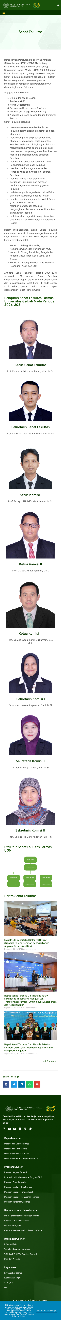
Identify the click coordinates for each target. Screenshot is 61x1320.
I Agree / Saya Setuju (46, 1310)
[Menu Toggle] (4, 12)
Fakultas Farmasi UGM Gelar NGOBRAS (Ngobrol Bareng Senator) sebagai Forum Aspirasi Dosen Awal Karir (26, 943)
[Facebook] (20, 1128)
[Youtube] (9, 1128)
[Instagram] (4, 1128)
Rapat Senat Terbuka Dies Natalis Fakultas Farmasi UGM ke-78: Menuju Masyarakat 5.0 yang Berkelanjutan (28, 1047)
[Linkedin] (25, 1128)
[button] (6, 1084)
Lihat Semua (49, 1061)
